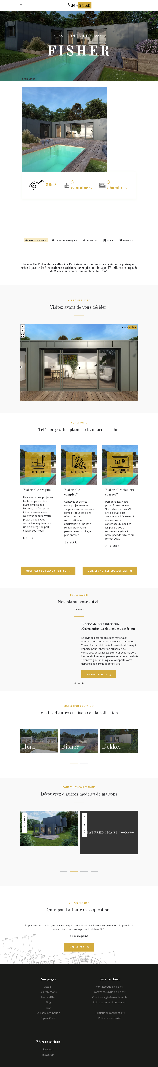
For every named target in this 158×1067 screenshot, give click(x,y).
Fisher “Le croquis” (37, 490)
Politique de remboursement (109, 1007)
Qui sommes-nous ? (48, 1018)
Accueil (48, 992)
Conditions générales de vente (109, 1002)
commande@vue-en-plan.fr (109, 997)
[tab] (35, 240)
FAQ (48, 1013)
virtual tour (84, 830)
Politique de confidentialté (110, 1018)
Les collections (48, 997)
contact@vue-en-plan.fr (109, 992)
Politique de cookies (109, 1023)
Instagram (48, 1060)
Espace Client (48, 1023)
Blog (48, 1007)
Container (79, 35)
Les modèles (48, 1002)
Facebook (48, 1054)
